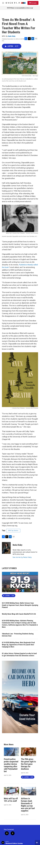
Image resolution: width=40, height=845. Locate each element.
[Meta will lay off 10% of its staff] (11, 791)
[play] (3, 843)
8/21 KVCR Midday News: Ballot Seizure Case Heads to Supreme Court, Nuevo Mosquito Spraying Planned (20, 605)
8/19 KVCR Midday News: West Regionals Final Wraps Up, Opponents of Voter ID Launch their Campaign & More (18, 644)
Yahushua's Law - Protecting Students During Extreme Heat (17, 635)
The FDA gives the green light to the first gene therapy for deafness (28, 764)
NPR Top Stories (13, 530)
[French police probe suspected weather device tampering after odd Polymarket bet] (11, 751)
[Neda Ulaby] (6, 548)
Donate (34, 3)
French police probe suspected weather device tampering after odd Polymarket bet (11, 765)
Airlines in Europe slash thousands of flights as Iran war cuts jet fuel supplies (28, 804)
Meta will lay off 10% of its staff (11, 799)
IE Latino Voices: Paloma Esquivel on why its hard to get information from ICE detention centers (19, 654)
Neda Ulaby (11, 36)
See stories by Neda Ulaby (22, 557)
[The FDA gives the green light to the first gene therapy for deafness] (28, 751)
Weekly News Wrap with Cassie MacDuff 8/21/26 (19, 614)
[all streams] (37, 842)
